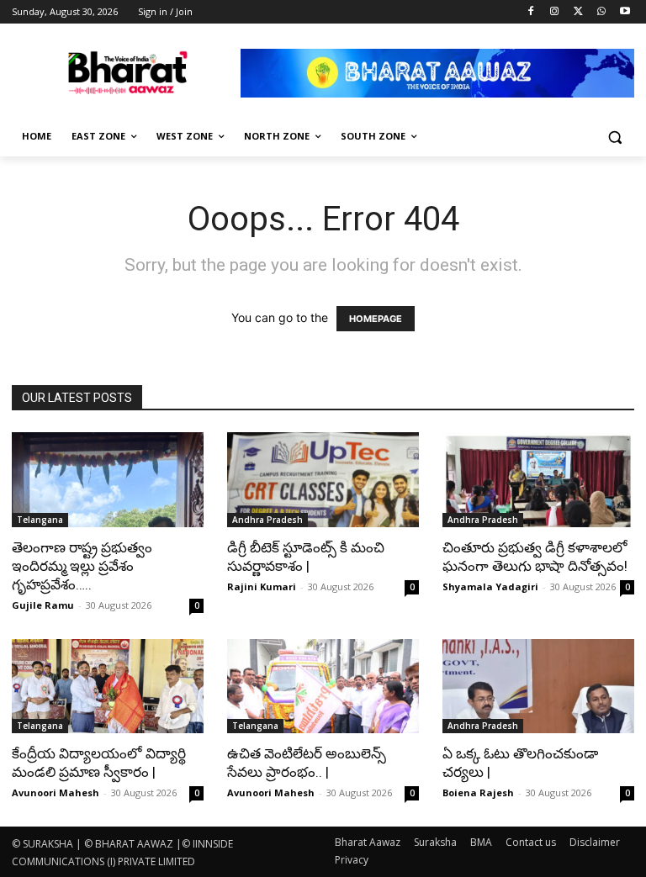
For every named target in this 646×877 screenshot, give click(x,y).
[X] (578, 12)
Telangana (40, 520)
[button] (614, 136)
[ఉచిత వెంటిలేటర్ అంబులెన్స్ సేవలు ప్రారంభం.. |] (323, 686)
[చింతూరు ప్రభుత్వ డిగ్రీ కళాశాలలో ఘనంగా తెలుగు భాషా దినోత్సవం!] (538, 479)
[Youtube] (624, 12)
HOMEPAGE (375, 319)
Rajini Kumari (261, 586)
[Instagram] (554, 12)
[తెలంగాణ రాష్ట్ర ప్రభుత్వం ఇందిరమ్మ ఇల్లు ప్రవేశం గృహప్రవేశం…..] (108, 479)
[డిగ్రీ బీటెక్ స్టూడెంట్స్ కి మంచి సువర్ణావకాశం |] (323, 479)
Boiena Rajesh (478, 792)
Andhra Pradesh (267, 520)
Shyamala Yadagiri (490, 586)
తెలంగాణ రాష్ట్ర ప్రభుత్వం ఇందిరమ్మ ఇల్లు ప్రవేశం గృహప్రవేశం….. (82, 566)
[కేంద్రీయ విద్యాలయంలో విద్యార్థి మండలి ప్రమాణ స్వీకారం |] (108, 686)
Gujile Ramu (43, 605)
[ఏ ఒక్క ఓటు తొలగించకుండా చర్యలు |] (538, 686)
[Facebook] (531, 12)
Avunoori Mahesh (55, 792)
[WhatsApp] (601, 12)
